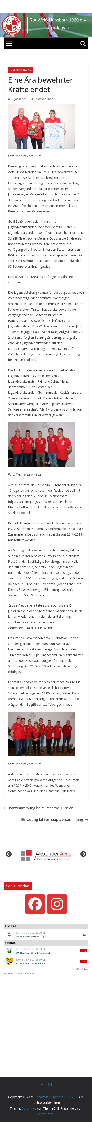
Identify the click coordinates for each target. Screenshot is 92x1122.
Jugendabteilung (20, 69)
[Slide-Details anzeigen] (46, 855)
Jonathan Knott (44, 99)
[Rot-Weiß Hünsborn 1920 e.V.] (46, 16)
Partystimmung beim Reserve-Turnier (41, 808)
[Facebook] (35, 904)
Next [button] (82, 854)
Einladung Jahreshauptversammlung (52, 819)
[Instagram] (57, 904)
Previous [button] (9, 854)
